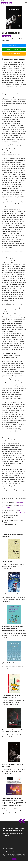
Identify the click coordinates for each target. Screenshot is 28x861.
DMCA (13, 852)
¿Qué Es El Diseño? (8, 663)
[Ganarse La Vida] (14, 549)
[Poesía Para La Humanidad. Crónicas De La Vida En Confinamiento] (14, 718)
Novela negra (6, 36)
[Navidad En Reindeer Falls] (14, 582)
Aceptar (14, 859)
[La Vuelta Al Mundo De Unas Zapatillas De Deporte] (14, 683)
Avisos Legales (6, 852)
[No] (26, 857)
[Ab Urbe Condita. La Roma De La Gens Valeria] (14, 752)
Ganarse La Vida (7, 561)
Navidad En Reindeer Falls (10, 594)
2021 (20, 510)
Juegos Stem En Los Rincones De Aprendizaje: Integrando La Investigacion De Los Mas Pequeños (13, 628)
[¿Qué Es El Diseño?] (14, 651)
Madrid (22, 513)
